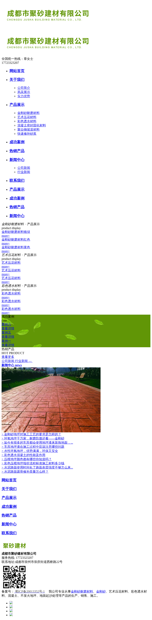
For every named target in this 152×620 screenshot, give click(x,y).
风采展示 (23, 92)
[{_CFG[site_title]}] (61, 28)
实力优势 (23, 96)
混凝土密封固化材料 (31, 125)
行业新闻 (23, 172)
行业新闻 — (23, 361)
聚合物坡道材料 (28, 129)
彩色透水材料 (26, 121)
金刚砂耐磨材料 (28, 113)
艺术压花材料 (26, 117)
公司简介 (23, 87)
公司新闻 (23, 167)
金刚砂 (101, 591)
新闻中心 (12, 365)
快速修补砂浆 (26, 133)
